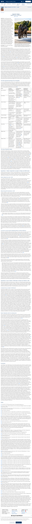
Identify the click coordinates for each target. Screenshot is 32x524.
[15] (29, 154)
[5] (3, 66)
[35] (30, 336)
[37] (19, 383)
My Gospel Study (18, 4)
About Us (5, 4)
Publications (9, 3)
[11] (1, 423)
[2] (3, 56)
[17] (14, 159)
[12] (1, 428)
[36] (3, 346)
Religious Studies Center (11, 1)
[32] (22, 318)
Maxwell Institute (14, 513)
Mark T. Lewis (16, 16)
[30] (15, 271)
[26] (7, 238)
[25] (20, 234)
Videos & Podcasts (23, 4)
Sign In (23, 1)
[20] (27, 182)
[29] (8, 257)
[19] (10, 166)
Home (2, 3)
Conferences (14, 3)
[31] (1, 478)
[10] (20, 128)
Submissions (29, 3)
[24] (23, 225)
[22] (7, 202)
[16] (8, 157)
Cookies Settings (12, 522)
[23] (1, 461)
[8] (19, 97)
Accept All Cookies (18, 522)
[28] (23, 252)
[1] (1, 404)
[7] (21, 94)
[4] (1, 410)
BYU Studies (13, 512)
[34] (7, 330)
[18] (11, 161)
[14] (20, 147)
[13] (1, 430)
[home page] (2, 1)
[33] (4, 325)
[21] (19, 198)
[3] (16, 57)
